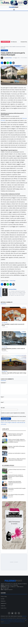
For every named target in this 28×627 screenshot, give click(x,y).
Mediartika (24, 616)
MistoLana (23, 621)
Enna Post (22, 619)
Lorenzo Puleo (8, 57)
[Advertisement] (14, 26)
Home (2, 46)
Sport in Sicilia (7, 621)
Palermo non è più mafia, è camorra (16, 453)
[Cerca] (26, 7)
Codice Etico (3, 608)
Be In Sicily (13, 621)
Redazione (3, 601)
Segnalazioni (3, 603)
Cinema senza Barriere (5, 623)
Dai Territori (6, 46)
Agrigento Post (3, 619)
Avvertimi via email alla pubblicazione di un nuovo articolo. (13, 416)
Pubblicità (3, 605)
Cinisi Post (12, 280)
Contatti (2, 598)
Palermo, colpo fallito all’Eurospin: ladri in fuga (14, 373)
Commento (3, 382)
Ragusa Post (11, 620)
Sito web (2, 407)
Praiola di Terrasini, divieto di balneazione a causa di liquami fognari (15, 476)
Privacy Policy (4, 596)
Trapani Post (16, 620)
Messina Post (5, 620)
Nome (2, 396)
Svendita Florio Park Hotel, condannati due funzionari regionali (14, 483)
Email (2, 402)
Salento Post (21, 620)
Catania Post (17, 619)
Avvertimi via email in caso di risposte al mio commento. (13, 412)
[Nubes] (14, 2)
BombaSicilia (17, 621)
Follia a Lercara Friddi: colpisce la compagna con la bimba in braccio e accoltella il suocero (16, 441)
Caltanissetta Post (10, 619)
